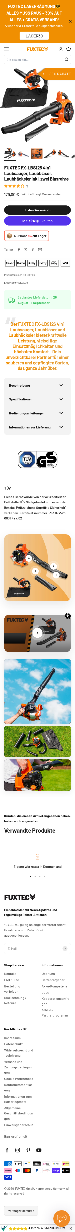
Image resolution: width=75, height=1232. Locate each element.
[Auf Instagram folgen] (17, 1150)
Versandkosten (51, 194)
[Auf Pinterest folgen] (28, 1150)
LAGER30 (34, 35)
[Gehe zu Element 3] (36, 154)
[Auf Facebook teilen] (18, 249)
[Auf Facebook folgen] (7, 1150)
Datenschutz (13, 1044)
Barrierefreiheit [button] (15, 1136)
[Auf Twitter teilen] (25, 249)
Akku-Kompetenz (54, 986)
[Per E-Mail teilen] (40, 249)
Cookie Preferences (18, 1079)
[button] (14, 186)
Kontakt (10, 974)
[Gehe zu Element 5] (63, 154)
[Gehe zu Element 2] (23, 154)
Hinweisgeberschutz (18, 1127)
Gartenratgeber (53, 980)
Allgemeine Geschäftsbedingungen (18, 1113)
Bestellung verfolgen (12, 989)
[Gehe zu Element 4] (50, 154)
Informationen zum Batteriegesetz (18, 1099)
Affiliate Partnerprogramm (55, 1012)
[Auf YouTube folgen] (39, 1150)
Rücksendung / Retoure (15, 1000)
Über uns (48, 974)
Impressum (12, 1038)
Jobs (45, 992)
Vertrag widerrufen (21, 1211)
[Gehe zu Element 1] (10, 154)
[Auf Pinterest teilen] (32, 249)
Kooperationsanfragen (55, 1001)
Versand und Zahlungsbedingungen (18, 1067)
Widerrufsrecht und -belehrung (18, 1053)
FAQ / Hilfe (11, 980)
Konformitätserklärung (18, 1087)
